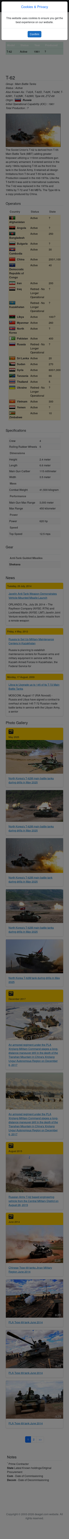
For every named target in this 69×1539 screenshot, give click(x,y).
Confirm (34, 34)
